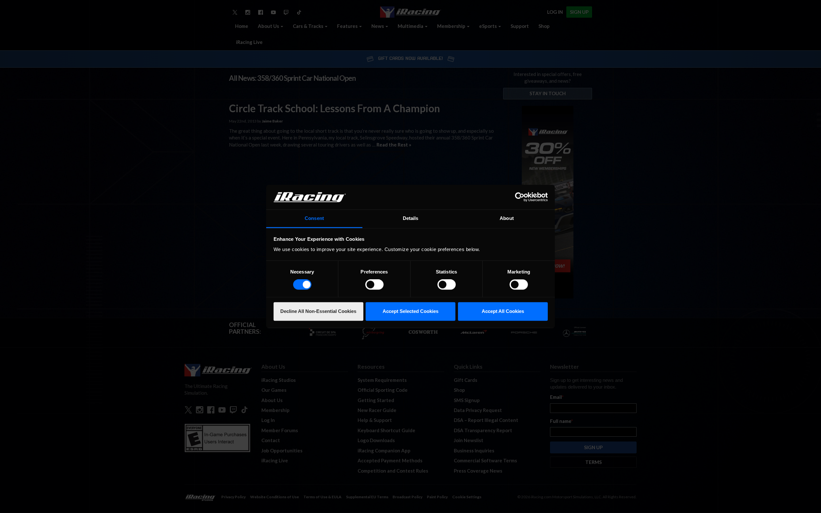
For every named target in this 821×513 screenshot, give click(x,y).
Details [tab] (411, 218)
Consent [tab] (314, 218)
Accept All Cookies (503, 311)
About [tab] (507, 218)
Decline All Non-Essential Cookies (318, 311)
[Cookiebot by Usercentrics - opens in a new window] (520, 197)
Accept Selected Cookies (410, 311)
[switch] (374, 285)
